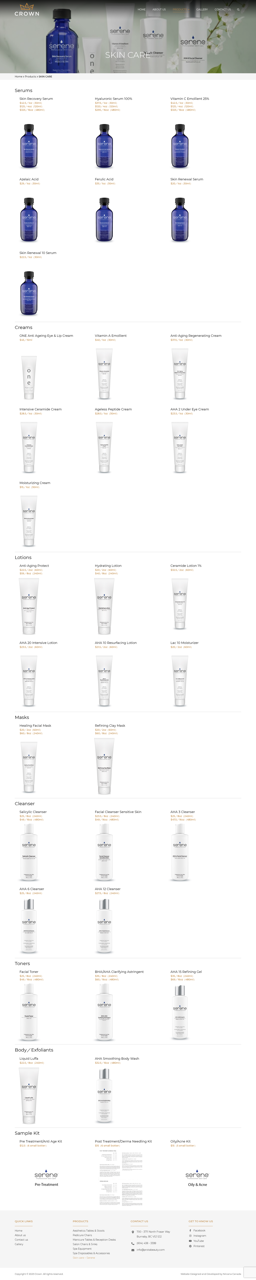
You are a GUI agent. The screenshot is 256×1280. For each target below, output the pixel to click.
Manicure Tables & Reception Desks (94, 1239)
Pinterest (199, 1246)
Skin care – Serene (84, 1257)
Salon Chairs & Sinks (85, 1244)
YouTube (198, 1241)
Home (142, 9)
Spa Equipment (82, 1248)
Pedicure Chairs (82, 1235)
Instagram (199, 1235)
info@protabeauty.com (151, 1249)
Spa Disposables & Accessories (91, 1253)
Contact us (223, 9)
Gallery (202, 9)
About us (159, 9)
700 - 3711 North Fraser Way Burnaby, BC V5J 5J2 (153, 1234)
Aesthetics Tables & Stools (88, 1230)
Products (180, 9)
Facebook (199, 1230)
